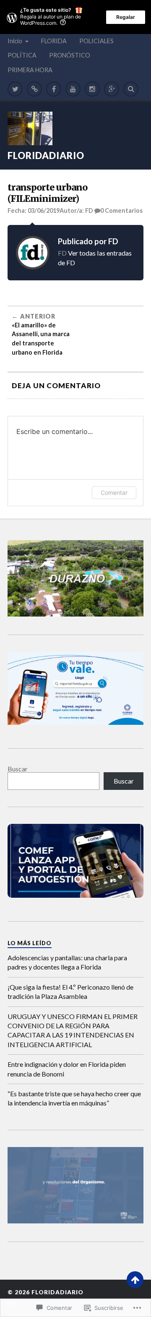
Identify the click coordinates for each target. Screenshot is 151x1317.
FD (89, 210)
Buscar (18, 769)
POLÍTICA (22, 55)
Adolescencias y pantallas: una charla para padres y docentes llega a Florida (67, 962)
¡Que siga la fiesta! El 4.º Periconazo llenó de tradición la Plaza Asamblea (70, 991)
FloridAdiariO (46, 155)
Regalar (125, 17)
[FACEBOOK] (53, 89)
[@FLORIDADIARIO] (15, 89)
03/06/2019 (44, 210)
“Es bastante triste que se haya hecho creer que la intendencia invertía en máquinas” (74, 1098)
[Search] (130, 89)
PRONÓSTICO (69, 55)
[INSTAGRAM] (92, 89)
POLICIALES (96, 40)
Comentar (114, 492)
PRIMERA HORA (30, 69)
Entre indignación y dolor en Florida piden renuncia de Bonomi (67, 1068)
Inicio (15, 40)
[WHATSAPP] (34, 89)
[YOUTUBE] (73, 89)
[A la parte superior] (135, 1279)
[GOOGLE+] (111, 89)
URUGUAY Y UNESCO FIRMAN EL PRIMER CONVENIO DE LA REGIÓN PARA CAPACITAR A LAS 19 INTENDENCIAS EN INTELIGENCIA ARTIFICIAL (73, 1030)
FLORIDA (54, 40)
